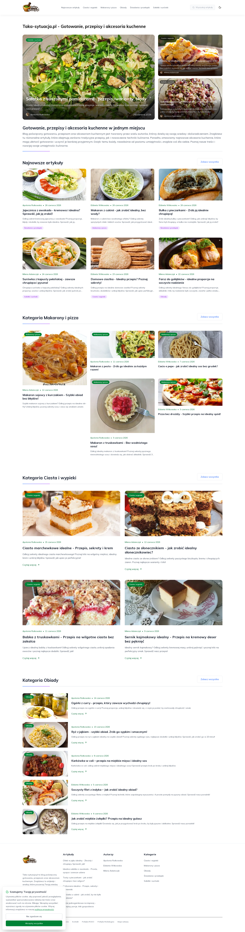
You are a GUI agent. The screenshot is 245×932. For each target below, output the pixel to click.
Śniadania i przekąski (140, 7)
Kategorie (150, 854)
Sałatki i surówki (160, 7)
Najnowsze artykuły (70, 7)
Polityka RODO (88, 922)
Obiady (123, 7)
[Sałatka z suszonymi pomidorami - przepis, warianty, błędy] (89, 77)
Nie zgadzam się (34, 916)
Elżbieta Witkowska (100, 205)
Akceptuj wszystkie (34, 923)
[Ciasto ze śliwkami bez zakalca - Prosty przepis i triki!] (190, 55)
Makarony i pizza (109, 7)
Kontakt (75, 922)
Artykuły (68, 854)
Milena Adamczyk (31, 274)
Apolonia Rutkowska (32, 205)
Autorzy (108, 854)
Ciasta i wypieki (90, 7)
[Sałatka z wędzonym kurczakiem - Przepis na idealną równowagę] (190, 99)
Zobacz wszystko (210, 161)
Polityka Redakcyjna (106, 922)
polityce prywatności (44, 909)
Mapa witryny (123, 922)
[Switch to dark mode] (219, 7)
